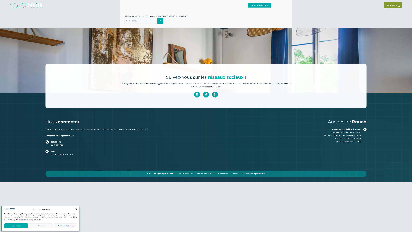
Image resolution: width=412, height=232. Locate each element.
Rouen (159, 5)
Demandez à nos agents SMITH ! (59, 136)
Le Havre (171, 5)
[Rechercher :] (140, 21)
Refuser (41, 226)
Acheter (203, 5)
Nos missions (186, 5)
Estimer (259, 5)
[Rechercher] (160, 21)
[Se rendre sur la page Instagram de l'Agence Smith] (197, 95)
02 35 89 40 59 (57, 145)
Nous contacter (235, 5)
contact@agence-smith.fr (62, 154)
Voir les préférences (65, 226)
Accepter (16, 226)
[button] (76, 209)
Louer (217, 5)
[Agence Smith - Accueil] (26, 5)
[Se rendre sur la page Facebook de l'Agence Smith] (206, 95)
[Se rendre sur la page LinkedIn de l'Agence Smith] (215, 95)
